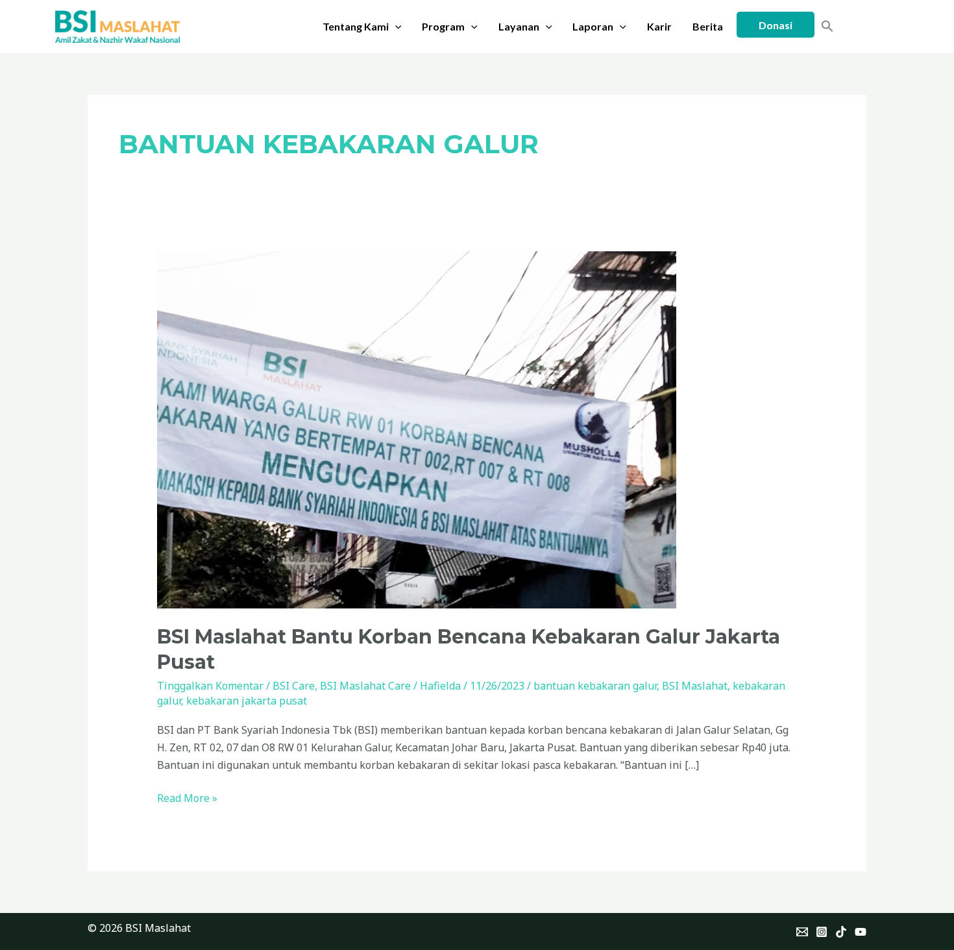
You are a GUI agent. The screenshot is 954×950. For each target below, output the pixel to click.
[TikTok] (841, 932)
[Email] (802, 932)
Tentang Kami (356, 26)
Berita (707, 26)
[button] (395, 26)
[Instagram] (821, 932)
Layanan (518, 26)
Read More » (187, 797)
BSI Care (294, 686)
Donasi (775, 25)
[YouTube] (860, 932)
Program (443, 26)
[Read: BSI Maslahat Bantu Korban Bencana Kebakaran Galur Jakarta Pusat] (416, 428)
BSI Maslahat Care (365, 686)
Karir (659, 26)
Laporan (592, 26)
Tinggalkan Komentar (210, 686)
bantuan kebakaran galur (595, 686)
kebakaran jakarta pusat (246, 701)
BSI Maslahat (695, 686)
